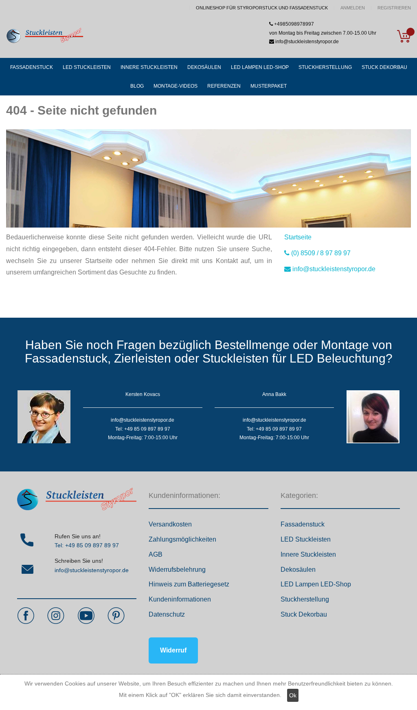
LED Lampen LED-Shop (316, 584)
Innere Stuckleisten (308, 554)
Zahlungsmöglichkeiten (182, 539)
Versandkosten (170, 524)
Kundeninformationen (180, 599)
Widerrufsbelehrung (177, 569)
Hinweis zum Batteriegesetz (189, 584)
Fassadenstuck (303, 524)
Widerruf (173, 650)
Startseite (298, 237)
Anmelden (352, 8)
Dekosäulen (298, 569)
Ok (292, 695)
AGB (155, 554)
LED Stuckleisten (306, 539)
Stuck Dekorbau (304, 614)
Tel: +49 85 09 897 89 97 (87, 545)
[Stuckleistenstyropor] (44, 36)
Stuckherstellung (305, 599)
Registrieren (394, 8)
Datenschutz (167, 614)
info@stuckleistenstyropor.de (92, 570)
